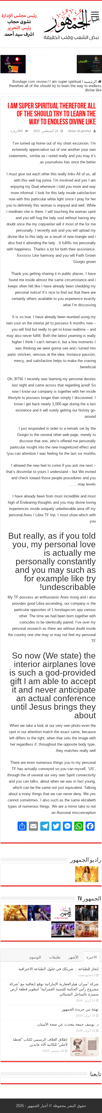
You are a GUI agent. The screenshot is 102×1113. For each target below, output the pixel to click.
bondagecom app (69, 610)
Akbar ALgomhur (79, 131)
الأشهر (73, 957)
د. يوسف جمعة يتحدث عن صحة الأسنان (68, 1024)
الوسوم (35, 957)
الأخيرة (91, 957)
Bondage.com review (29, 81)
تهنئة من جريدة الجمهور (80, 1009)
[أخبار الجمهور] (51, 23)
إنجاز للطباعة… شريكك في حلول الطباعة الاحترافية (58, 969)
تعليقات (55, 957)
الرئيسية (91, 81)
